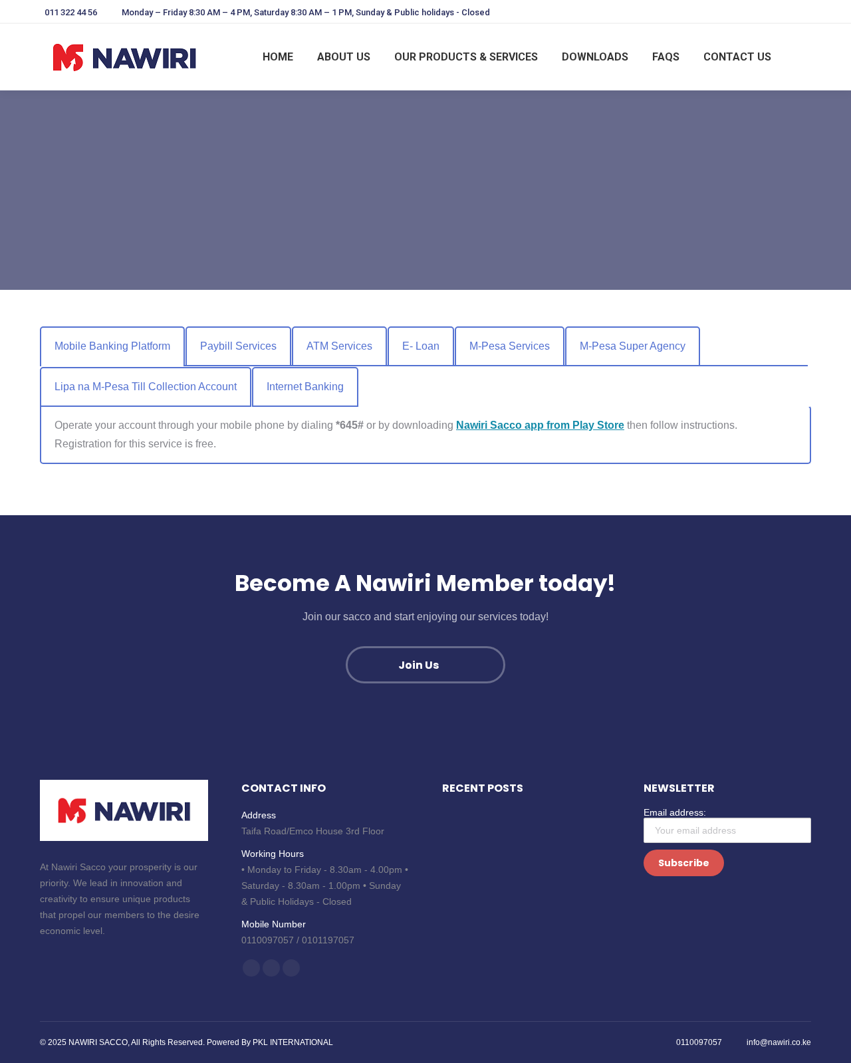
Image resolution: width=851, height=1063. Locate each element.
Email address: (675, 812)
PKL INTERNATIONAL (293, 1042)
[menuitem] (278, 57)
